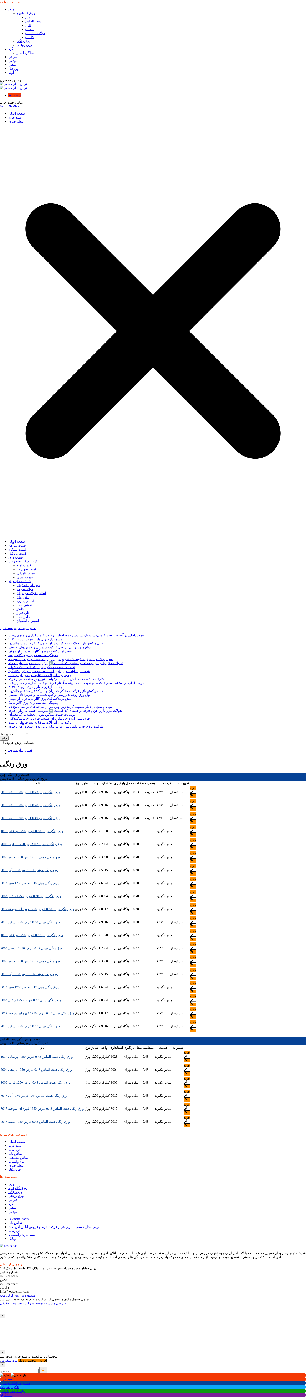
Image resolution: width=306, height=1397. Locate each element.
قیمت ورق (15, 557)
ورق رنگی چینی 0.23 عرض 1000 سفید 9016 (30, 792)
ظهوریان (23, 597)
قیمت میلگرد (17, 549)
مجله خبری (16, 121)
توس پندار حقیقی (20, 750)
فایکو (20, 609)
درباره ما (14, 1149)
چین (28, 17)
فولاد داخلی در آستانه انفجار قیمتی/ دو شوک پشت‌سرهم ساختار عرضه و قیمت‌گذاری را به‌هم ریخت (76, 635)
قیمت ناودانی (26, 573)
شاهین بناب (24, 605)
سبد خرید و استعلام (21, 1234)
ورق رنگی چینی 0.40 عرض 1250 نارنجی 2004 (31, 844)
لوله (11, 72)
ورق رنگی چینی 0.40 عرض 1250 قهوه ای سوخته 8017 (37, 909)
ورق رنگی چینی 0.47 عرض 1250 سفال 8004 (31, 1000)
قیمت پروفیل (17, 553)
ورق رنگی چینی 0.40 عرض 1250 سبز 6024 (30, 883)
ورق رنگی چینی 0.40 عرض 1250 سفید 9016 (30, 922)
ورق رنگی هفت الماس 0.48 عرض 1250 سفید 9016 (35, 1121)
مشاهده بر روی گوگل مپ (18, 1295)
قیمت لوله (24, 565)
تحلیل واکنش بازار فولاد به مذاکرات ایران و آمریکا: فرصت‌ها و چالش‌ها (56, 643)
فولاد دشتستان (35, 33)
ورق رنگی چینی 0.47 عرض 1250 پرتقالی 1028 (32, 935)
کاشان (29, 37)
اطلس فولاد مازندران (31, 593)
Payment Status (18, 1219)
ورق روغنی (24, 45)
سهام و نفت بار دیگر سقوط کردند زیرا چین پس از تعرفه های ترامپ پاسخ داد (60, 659)
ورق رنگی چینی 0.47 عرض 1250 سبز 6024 (30, 987)
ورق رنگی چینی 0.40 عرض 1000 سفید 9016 (30, 818)
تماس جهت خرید (25, 628)
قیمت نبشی (25, 577)
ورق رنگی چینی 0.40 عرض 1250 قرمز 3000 (31, 857)
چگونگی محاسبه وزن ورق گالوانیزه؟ (33, 655)
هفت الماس (33, 21)
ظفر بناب (23, 617)
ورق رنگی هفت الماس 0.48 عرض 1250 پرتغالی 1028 (37, 1056)
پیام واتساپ (16, 1161)
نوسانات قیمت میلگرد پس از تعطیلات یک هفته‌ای (41, 667)
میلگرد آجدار (25, 53)
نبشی (12, 65)
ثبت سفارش (8, 1360)
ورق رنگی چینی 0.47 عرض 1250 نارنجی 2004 (31, 948)
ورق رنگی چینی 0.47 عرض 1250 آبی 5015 (29, 974)
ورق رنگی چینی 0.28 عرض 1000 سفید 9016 (30, 805)
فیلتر (4, 738)
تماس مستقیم (18, 1157)
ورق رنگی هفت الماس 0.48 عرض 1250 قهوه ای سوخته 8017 (42, 1108)
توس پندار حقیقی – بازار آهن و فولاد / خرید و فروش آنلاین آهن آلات (53, 1227)
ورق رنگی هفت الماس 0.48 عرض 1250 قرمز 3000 (35, 1082)
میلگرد (12, 49)
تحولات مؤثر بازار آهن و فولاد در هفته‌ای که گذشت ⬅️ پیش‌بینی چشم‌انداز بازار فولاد (65, 663)
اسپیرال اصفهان (28, 621)
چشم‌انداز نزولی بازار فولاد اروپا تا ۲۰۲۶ (35, 639)
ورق (11, 9)
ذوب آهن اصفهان (28, 585)
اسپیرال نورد (25, 601)
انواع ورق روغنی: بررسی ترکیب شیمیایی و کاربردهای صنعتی (49, 647)
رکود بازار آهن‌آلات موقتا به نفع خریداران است (39, 675)
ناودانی (13, 61)
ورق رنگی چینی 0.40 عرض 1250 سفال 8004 (31, 896)
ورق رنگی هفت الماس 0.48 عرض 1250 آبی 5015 (34, 1095)
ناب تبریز (23, 613)
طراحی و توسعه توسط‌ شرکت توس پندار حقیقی (33, 1303)
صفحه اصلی (16, 113)
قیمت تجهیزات (27, 569)
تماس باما (15, 1153)
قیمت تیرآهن (17, 545)
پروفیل (13, 68)
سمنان (29, 29)
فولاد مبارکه (25, 589)
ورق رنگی (23, 41)
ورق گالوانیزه (26, 13)
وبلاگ (12, 1238)
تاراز (28, 25)
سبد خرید (14, 95)
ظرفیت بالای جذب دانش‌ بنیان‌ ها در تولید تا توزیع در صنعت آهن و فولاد (56, 679)
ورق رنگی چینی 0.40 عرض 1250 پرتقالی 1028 (32, 831)
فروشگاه (14, 1169)
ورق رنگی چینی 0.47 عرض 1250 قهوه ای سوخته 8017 (37, 1013)
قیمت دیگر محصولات (22, 561)
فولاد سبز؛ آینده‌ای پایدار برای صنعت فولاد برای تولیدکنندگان (49, 671)
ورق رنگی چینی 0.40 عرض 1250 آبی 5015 (29, 870)
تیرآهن (12, 57)
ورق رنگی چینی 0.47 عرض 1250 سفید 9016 (30, 1026)
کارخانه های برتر (19, 581)
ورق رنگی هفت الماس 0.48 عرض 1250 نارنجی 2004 (36, 1069)
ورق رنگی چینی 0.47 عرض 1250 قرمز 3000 (31, 961)
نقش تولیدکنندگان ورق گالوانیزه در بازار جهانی (40, 651)
